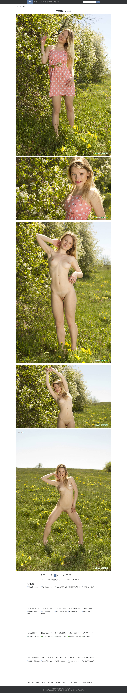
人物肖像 (56, 2)
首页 (30, 2)
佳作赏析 (50, 2)
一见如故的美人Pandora (77, 580)
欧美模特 (43, 2)
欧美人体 (22, 6)
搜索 (98, 2)
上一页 (49, 575)
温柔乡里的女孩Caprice (55, 580)
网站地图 (72, 688)
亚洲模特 (36, 2)
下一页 (68, 575)
